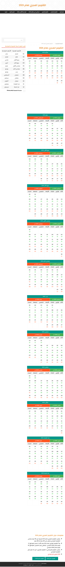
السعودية (25, 565)
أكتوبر (6, 81)
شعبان (17, 75)
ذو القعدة (17, 84)
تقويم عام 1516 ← (39, 558)
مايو (6, 66)
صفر (16, 57)
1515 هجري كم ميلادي (54, 554)
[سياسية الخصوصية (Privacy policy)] (24, 91)
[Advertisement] (45, 27)
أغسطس (6, 75)
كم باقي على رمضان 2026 (34, 12)
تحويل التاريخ (12, 12)
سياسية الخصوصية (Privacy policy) (14, 90)
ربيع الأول (16, 60)
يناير (7, 54)
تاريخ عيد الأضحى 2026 (21, 12)
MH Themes (44, 563)
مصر (33, 565)
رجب (16, 72)
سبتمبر (7, 78)
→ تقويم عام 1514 (52, 558)
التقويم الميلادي (54, 12)
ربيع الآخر (16, 63)
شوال (16, 81)
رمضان (16, 78)
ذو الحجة (16, 87)
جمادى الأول (16, 66)
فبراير (6, 57)
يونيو (6, 69)
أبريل (6, 63)
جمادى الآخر (16, 69)
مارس (6, 60)
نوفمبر (7, 84)
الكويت (29, 565)
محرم (16, 54)
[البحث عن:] (13, 40)
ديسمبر (7, 87)
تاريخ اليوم (62, 12)
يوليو (6, 72)
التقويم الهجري (45, 12)
